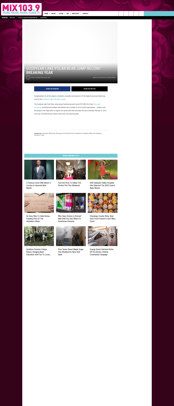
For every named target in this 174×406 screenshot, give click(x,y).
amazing (59, 133)
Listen (61, 13)
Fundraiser (77, 133)
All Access (52, 133)
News (91, 133)
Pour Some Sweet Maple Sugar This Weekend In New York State (70, 252)
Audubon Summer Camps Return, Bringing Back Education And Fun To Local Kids (38, 252)
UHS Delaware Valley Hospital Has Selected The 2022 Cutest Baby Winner (102, 185)
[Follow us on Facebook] (131, 13)
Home (46, 13)
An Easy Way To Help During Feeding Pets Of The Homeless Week (38, 218)
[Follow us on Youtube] (136, 13)
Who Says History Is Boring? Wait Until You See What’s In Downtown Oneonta (69, 218)
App (67, 13)
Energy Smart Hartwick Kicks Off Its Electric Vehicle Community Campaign (102, 252)
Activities (45, 133)
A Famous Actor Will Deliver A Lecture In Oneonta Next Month (38, 185)
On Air (53, 13)
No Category (97, 133)
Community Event (68, 133)
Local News (85, 133)
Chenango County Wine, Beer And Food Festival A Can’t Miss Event (102, 218)
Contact (85, 13)
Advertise (43, 17)
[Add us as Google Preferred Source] (126, 13)
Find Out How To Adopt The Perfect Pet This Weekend (69, 184)
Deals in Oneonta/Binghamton (27, 17)
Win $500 (12, 17)
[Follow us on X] (141, 13)
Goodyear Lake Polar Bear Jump (53, 99)
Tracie (32, 77)
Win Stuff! (75, 13)
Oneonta (37, 135)
